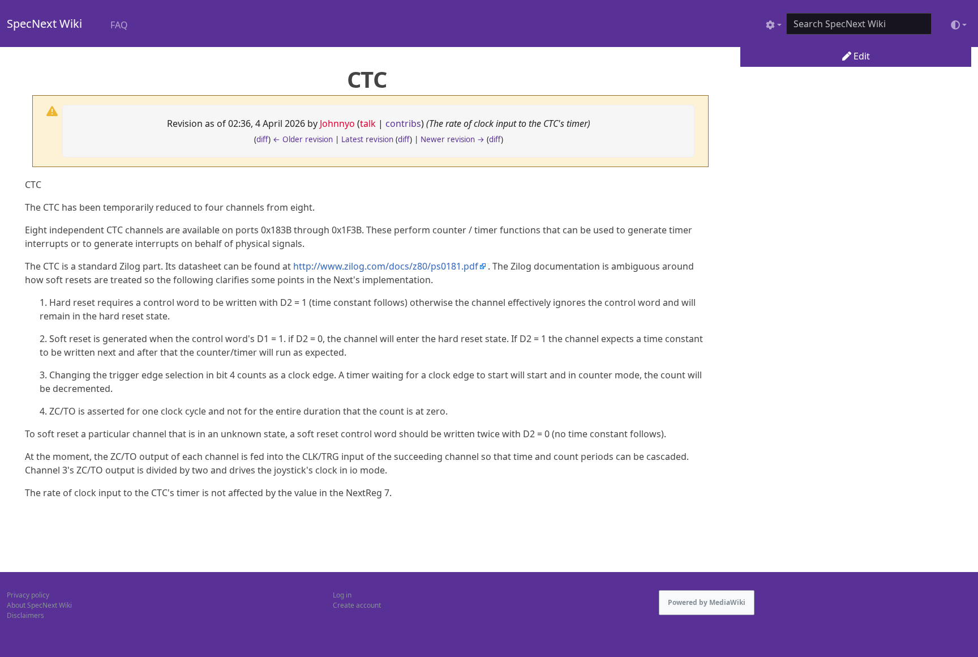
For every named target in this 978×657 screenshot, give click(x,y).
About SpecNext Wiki (39, 605)
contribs (403, 123)
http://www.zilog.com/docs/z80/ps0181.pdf (385, 266)
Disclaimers (25, 615)
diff (262, 139)
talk (368, 123)
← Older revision (303, 139)
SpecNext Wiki (44, 23)
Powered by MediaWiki (706, 602)
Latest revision (367, 139)
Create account (357, 605)
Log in (342, 595)
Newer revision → (452, 139)
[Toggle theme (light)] (958, 25)
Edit (860, 56)
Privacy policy (28, 595)
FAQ (119, 25)
